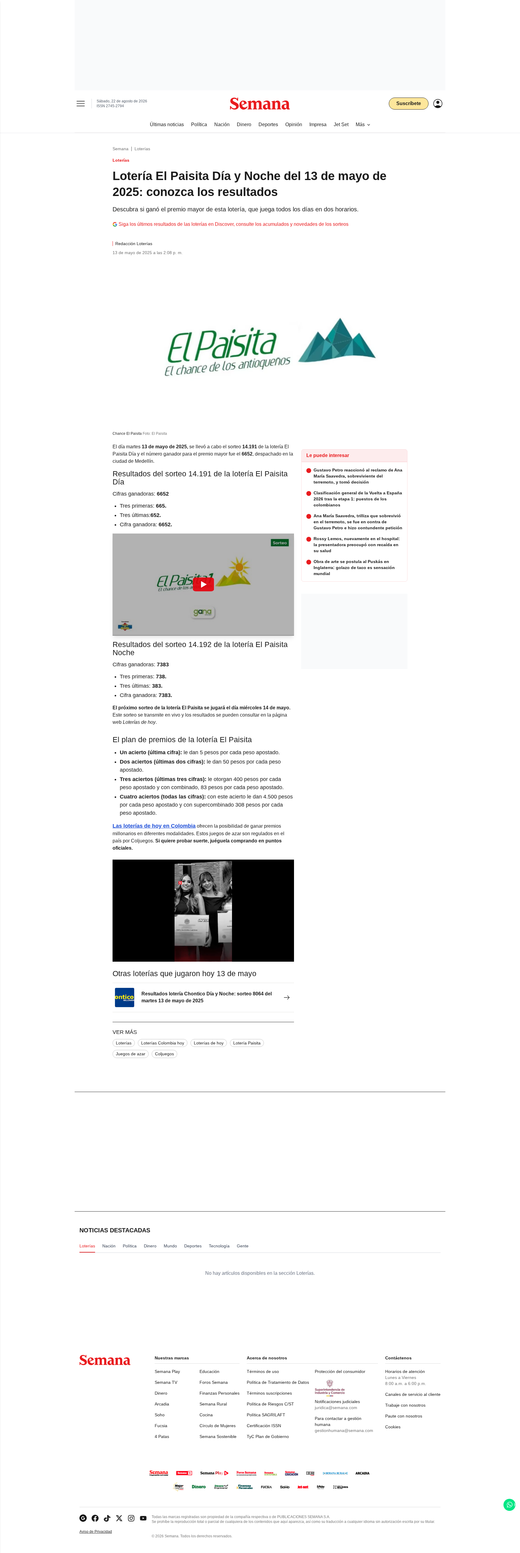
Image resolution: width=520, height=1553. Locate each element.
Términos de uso (263, 1371)
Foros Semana (214, 1382)
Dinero (161, 1393)
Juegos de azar (130, 1053)
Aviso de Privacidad (102, 1532)
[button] (203, 585)
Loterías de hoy (209, 1043)
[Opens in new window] (95, 1518)
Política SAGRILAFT (266, 1414)
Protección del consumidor (340, 1371)
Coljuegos (164, 1053)
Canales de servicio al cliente (413, 1394)
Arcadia (162, 1404)
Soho (160, 1414)
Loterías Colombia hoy (162, 1043)
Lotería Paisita (247, 1043)
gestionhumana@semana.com (344, 1430)
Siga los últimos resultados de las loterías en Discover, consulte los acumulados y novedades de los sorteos (233, 224)
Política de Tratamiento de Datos (278, 1382)
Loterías (142, 148)
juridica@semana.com (336, 1407)
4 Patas (162, 1436)
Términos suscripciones (269, 1393)
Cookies (393, 1426)
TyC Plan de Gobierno (268, 1436)
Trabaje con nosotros (405, 1405)
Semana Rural (213, 1404)
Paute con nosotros (403, 1416)
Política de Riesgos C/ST (270, 1404)
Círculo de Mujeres (218, 1425)
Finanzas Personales (220, 1393)
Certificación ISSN (264, 1425)
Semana (120, 148)
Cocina (206, 1414)
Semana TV (166, 1382)
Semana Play (167, 1371)
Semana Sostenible (218, 1436)
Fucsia (161, 1425)
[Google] (83, 1518)
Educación (209, 1371)
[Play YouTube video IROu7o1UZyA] (203, 584)
